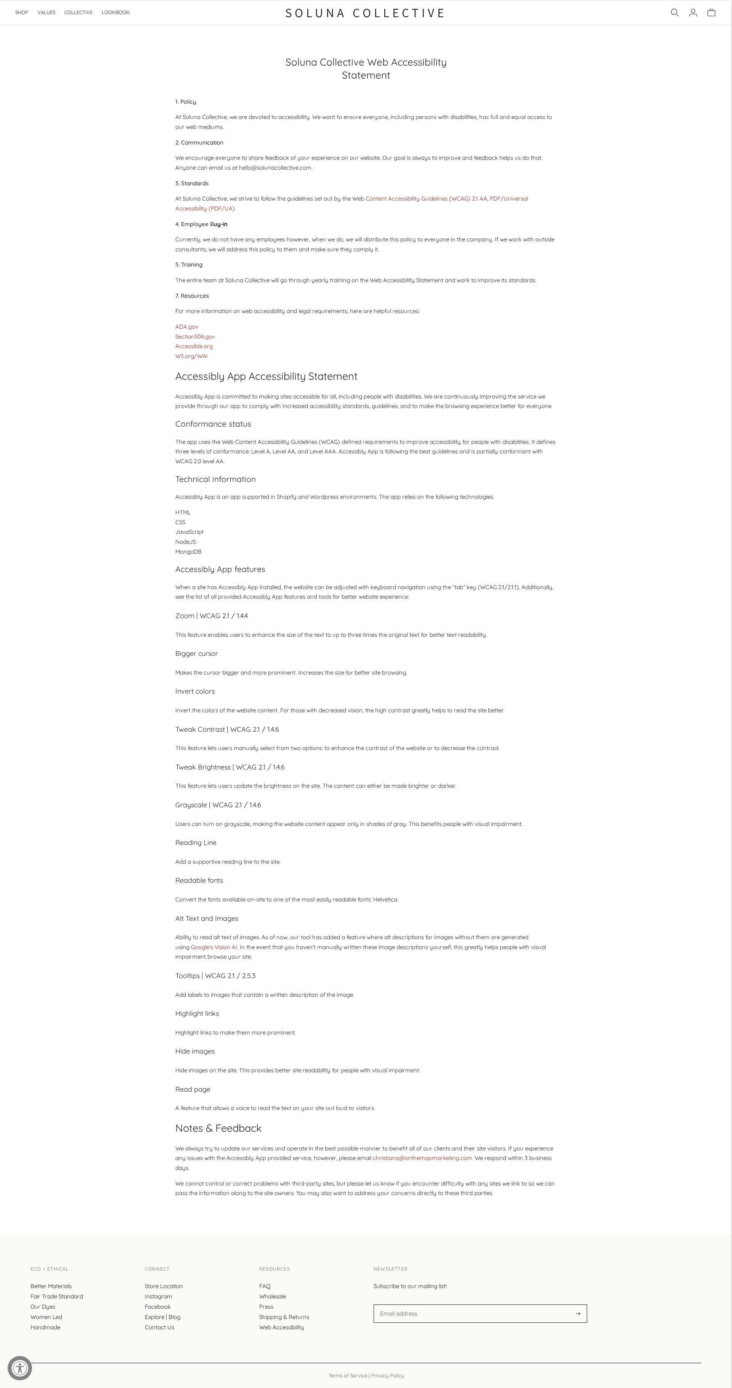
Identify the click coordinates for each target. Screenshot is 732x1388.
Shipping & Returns (284, 1317)
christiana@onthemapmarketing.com (422, 1157)
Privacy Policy (387, 1375)
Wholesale (272, 1296)
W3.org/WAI (191, 356)
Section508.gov (195, 336)
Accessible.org (194, 346)
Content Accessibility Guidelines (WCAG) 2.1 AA (426, 198)
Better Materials (51, 1286)
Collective (78, 12)
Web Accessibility (281, 1327)
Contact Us (159, 1327)
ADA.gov (186, 326)
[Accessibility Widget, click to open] (20, 1368)
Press (266, 1306)
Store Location (164, 1286)
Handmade (45, 1327)
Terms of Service (348, 1375)
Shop (21, 12)
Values (46, 12)
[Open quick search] (674, 12)
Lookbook (116, 12)
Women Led (46, 1317)
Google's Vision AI (214, 947)
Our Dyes (42, 1306)
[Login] (693, 12)
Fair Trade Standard (56, 1296)
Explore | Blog (162, 1317)
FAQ (265, 1286)
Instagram (158, 1296)
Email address (397, 1304)
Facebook (158, 1306)
